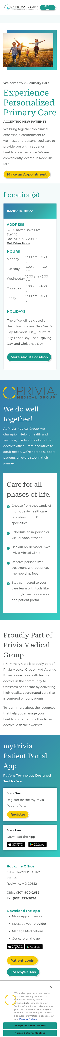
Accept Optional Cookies (30, 1025)
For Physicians (23, 972)
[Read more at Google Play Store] (37, 844)
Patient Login (22, 960)
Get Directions (18, 243)
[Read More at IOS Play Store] (15, 946)
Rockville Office (20, 211)
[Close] (50, 986)
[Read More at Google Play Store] (34, 946)
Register (17, 814)
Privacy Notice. (28, 1019)
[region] (30, 1008)
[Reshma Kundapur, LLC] (21, 7)
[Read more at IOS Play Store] (16, 844)
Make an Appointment (27, 174)
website (36, 725)
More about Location (29, 357)
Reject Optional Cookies (30, 1033)
